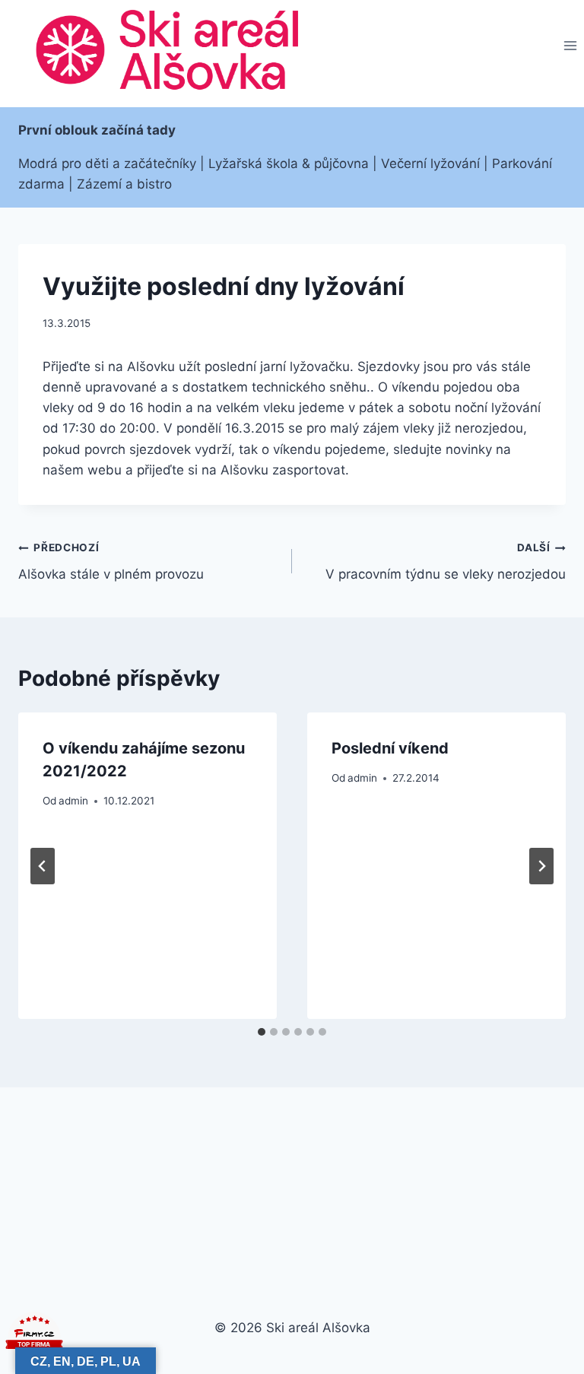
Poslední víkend (390, 748)
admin (73, 801)
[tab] (261, 1032)
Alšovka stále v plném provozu (111, 561)
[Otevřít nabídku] (570, 46)
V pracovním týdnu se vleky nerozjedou (445, 561)
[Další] (541, 866)
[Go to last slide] (42, 866)
